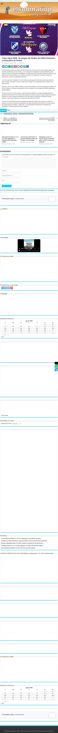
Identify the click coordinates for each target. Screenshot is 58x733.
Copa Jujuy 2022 (8, 113)
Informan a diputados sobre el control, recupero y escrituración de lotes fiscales (22, 543)
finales (15, 113)
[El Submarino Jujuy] (29, 10)
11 (13, 328)
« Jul (2, 336)
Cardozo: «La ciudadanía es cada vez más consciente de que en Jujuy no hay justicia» (10, 119)
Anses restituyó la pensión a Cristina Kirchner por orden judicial (18, 548)
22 (45, 330)
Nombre (4, 170)
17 (5, 330)
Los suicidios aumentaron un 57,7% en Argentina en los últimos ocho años (21, 538)
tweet (8, 110)
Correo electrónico (7, 175)
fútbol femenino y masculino (26, 113)
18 (13, 330)
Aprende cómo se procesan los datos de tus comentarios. (39, 190)
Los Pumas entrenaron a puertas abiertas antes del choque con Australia (28, 138)
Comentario (5, 156)
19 (21, 330)
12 (21, 328)
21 (37, 330)
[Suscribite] (56, 366)
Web (3, 180)
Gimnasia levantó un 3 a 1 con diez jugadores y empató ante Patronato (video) (10, 139)
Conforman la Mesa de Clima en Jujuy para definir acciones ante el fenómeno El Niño (24, 540)
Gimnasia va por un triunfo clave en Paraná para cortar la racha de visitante (46, 139)
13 (29, 328)
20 (29, 330)
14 (37, 328)
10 (5, 328)
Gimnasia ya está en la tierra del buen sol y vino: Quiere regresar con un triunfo (47, 119)
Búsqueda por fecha (6, 423)
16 (53, 328)
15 (45, 328)
